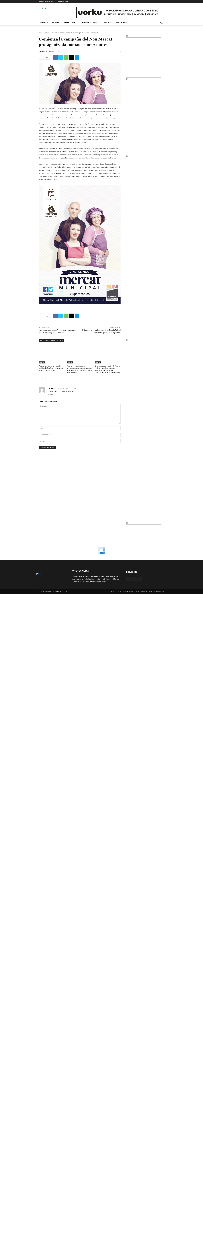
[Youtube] (140, 579)
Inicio (40, 33)
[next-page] (44, 378)
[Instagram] (163, 1)
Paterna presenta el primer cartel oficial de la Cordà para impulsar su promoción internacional (51, 368)
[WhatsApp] (66, 57)
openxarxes (51, 388)
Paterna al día (43, 51)
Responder (50, 394)
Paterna (46, 33)
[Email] (71, 57)
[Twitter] (60, 57)
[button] (161, 22)
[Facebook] (159, 1)
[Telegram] (77, 57)
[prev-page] (40, 378)
